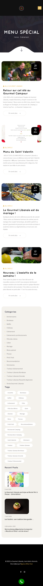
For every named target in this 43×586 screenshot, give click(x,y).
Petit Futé (10, 357)
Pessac (9, 354)
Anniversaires (11, 317)
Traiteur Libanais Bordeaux (16, 372)
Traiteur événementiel (15, 369)
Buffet (9, 324)
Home (16, 37)
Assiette (10, 393)
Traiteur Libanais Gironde (16, 376)
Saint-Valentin (12, 440)
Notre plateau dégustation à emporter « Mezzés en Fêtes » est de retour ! (18, 530)
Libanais (10, 414)
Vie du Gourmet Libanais (15, 383)
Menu (9, 419)
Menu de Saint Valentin (18, 152)
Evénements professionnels (17, 335)
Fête (23, 403)
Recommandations (27, 424)
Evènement (11, 403)
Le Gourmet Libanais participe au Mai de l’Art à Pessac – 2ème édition (21, 493)
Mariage (9, 346)
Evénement (24, 37)
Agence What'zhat (27, 564)
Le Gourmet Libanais (14, 86)
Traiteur (10, 445)
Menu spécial (11, 350)
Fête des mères (12, 339)
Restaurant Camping (14, 429)
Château (10, 328)
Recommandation (13, 361)
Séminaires (11, 365)
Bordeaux (10, 320)
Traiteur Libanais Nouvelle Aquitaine (20, 380)
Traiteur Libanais (25, 445)
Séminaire (26, 440)
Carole (9, 148)
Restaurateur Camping (15, 435)
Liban (9, 343)
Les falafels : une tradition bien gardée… (19, 519)
